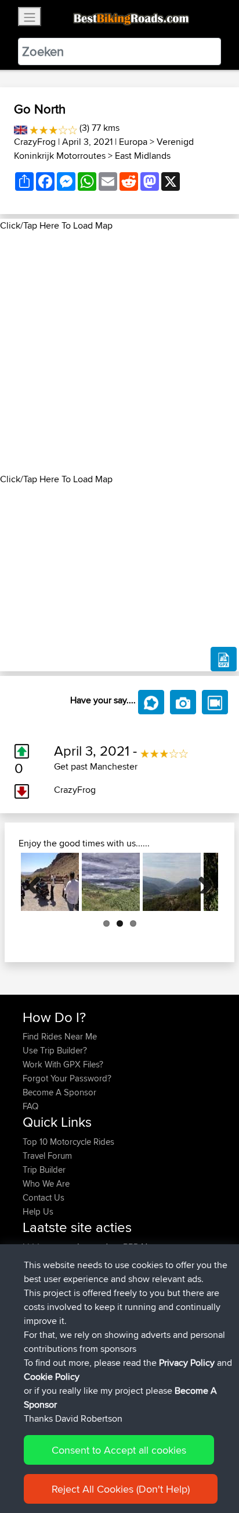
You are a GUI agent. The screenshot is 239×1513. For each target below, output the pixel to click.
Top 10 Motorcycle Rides (68, 1141)
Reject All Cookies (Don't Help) (121, 1489)
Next (200, 881)
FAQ (30, 1106)
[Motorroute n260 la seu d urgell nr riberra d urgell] (172, 882)
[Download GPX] (224, 659)
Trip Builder (44, 1169)
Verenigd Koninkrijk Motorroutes (104, 148)
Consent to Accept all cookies (119, 1450)
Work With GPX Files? (63, 1064)
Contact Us (43, 1197)
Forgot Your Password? (67, 1078)
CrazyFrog (35, 141)
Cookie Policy (51, 1376)
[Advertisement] (119, 352)
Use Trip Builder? (55, 1050)
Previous (38, 881)
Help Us (38, 1211)
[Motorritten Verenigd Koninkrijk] (20, 127)
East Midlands (143, 155)
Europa (133, 141)
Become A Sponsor (59, 1092)
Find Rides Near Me (60, 1036)
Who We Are (46, 1183)
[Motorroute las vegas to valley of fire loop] (50, 882)
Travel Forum (47, 1155)
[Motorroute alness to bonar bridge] (111, 882)
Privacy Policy (187, 1362)
